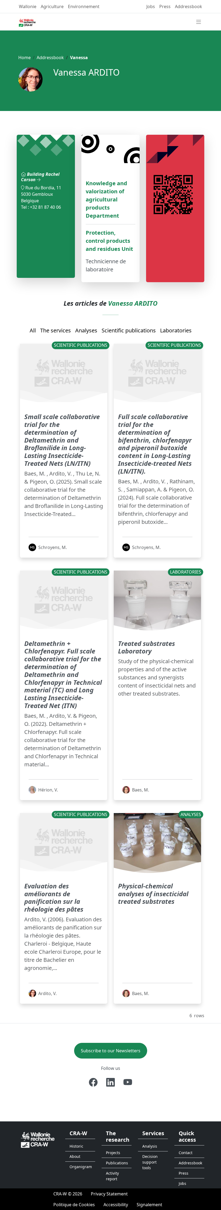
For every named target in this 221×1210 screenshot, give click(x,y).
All (33, 330)
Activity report (112, 1176)
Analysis (149, 1146)
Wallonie (27, 6)
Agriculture (52, 6)
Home (24, 57)
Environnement (83, 6)
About (75, 1156)
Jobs (150, 6)
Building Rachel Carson (40, 176)
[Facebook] (93, 1082)
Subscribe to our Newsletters (110, 1051)
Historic (76, 1146)
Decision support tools (150, 1162)
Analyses (86, 330)
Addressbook (188, 6)
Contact (185, 1152)
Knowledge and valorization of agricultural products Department (106, 199)
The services (55, 330)
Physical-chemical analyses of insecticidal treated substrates (153, 893)
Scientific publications (129, 330)
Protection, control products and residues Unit (109, 240)
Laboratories (176, 330)
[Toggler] (198, 22)
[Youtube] (127, 1082)
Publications (117, 1162)
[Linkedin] (110, 1082)
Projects (113, 1152)
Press (165, 6)
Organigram (81, 1166)
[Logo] (38, 1139)
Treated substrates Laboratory (146, 647)
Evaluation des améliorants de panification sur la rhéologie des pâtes (53, 897)
